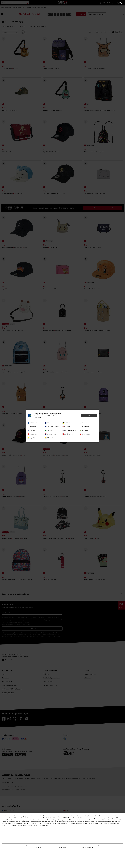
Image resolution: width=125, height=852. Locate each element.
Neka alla (62, 847)
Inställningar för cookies (8, 825)
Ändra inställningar (87, 847)
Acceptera (37, 847)
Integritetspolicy (43, 825)
